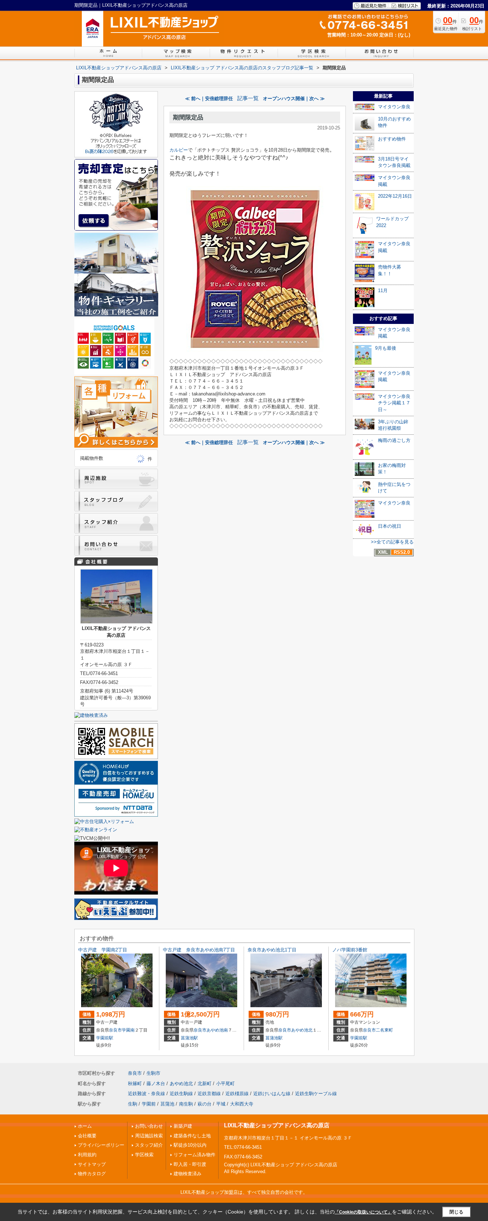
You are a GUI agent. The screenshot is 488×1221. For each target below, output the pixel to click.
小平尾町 (225, 1083)
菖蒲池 (167, 1104)
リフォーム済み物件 (194, 1154)
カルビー (178, 150)
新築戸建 (183, 1126)
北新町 (204, 1083)
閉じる (456, 1212)
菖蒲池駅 (189, 1037)
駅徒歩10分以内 (190, 1145)
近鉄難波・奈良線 (146, 1093)
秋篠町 (135, 1083)
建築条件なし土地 (192, 1135)
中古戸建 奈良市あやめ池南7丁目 (199, 949)
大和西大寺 (241, 1104)
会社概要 (87, 1135)
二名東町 (384, 1030)
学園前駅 (104, 1037)
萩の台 (204, 1104)
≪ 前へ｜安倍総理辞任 (209, 98)
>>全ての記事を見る (392, 542)
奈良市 (115, 1030)
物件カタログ (92, 1173)
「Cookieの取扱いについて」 (363, 1212)
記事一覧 (248, 98)
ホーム (85, 1126)
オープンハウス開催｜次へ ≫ (294, 98)
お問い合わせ (149, 1126)
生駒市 (153, 1073)
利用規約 (87, 1154)
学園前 (149, 1104)
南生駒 (186, 1104)
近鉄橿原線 (237, 1093)
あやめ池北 (302, 1030)
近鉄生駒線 (181, 1093)
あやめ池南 (217, 1030)
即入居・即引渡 (190, 1164)
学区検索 (144, 1154)
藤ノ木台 (155, 1083)
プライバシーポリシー (101, 1145)
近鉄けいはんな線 (271, 1093)
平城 (220, 1104)
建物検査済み (187, 1173)
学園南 (128, 1030)
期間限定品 (188, 117)
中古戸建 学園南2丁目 (102, 949)
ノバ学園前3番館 (349, 949)
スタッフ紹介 (149, 1145)
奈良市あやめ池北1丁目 (272, 949)
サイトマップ (92, 1164)
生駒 (132, 1104)
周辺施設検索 (149, 1135)
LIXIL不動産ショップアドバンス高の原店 (276, 1125)
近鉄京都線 (209, 1093)
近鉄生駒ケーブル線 (316, 1093)
